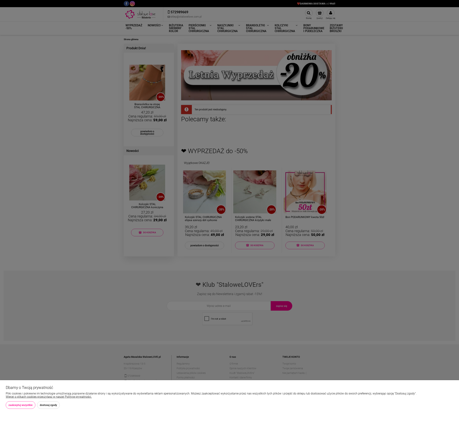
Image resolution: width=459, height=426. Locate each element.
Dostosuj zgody (48, 405)
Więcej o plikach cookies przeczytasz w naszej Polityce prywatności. (49, 396)
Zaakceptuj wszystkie (20, 405)
